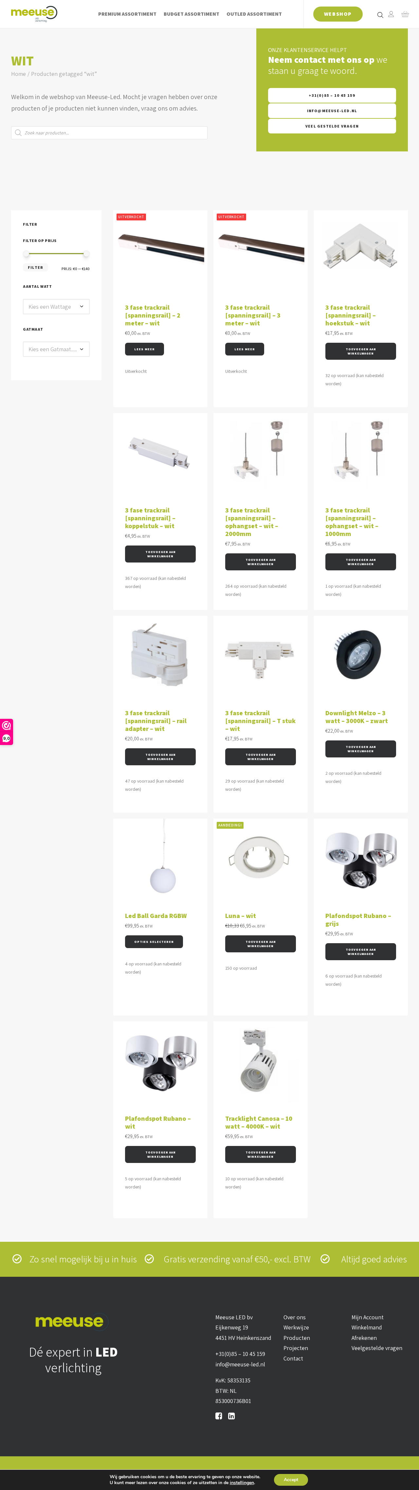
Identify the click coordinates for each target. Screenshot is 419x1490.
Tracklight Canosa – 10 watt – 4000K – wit (258, 1122)
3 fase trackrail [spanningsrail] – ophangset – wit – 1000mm (351, 522)
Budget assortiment (191, 13)
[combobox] (56, 306)
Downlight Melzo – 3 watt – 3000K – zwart (356, 717)
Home (18, 74)
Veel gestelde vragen (332, 126)
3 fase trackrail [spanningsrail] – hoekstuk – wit (350, 315)
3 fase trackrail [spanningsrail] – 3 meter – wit (253, 315)
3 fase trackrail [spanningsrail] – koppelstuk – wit (150, 518)
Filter (35, 267)
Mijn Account (368, 1317)
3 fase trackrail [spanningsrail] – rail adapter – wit (156, 721)
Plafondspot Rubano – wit (158, 1122)
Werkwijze (296, 1327)
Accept (291, 1480)
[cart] (403, 14)
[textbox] (56, 306)
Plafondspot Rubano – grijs (358, 919)
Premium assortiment (127, 13)
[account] (391, 14)
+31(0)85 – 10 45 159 (332, 95)
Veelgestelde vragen (377, 1348)
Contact (293, 1358)
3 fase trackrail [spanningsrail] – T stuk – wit (260, 721)
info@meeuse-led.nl (332, 110)
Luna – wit (240, 915)
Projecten (295, 1348)
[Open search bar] (380, 15)
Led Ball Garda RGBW (156, 915)
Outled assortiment (254, 13)
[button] (360, 351)
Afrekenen (364, 1338)
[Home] (73, 1322)
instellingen (242, 1483)
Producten (296, 1338)
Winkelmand (367, 1327)
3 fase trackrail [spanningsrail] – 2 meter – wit (152, 315)
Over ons (294, 1317)
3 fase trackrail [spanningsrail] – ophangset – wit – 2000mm (251, 522)
